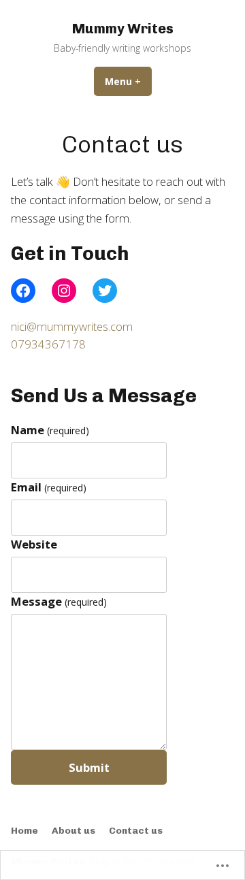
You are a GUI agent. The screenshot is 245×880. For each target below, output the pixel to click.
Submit (89, 767)
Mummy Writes (123, 28)
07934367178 (48, 344)
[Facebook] (23, 290)
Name (50, 430)
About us (73, 830)
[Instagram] (64, 290)
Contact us (136, 830)
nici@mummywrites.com (72, 326)
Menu (128, 81)
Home (24, 830)
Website (34, 544)
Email (48, 487)
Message (59, 601)
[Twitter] (105, 290)
